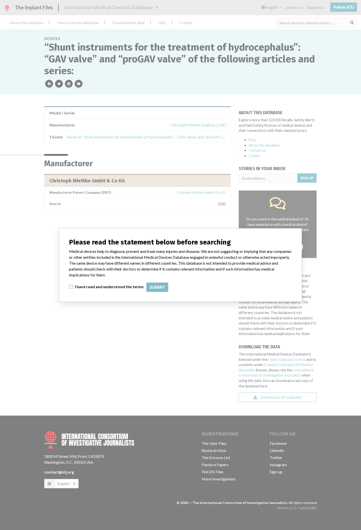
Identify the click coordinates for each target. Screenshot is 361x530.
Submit (157, 287)
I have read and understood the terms (109, 286)
